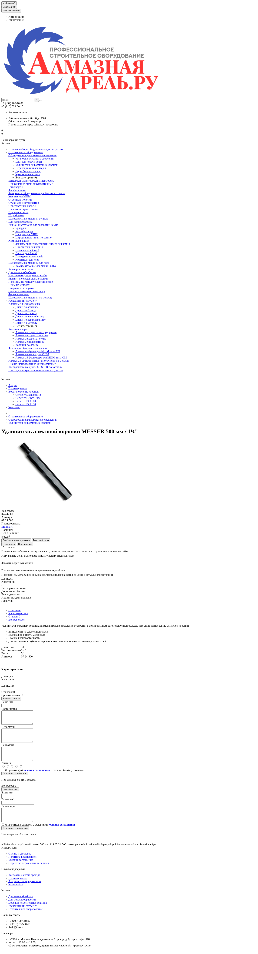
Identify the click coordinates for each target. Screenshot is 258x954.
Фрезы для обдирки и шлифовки (28, 348)
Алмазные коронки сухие (30, 338)
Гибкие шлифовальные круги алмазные (32, 363)
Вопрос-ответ (16, 619)
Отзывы (14, 616)
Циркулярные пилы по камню (33, 237)
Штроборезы (16, 215)
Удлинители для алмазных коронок (36, 164)
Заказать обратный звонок (17, 562)
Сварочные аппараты (21, 288)
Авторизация (16, 16)
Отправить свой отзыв (15, 773)
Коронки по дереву (26, 344)
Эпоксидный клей (26, 253)
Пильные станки (18, 212)
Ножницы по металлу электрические (30, 281)
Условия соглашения (20, 859)
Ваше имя (7, 701)
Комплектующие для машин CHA (35, 265)
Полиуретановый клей (29, 256)
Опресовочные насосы (22, 205)
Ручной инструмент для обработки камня (33, 224)
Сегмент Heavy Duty (27, 397)
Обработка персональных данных (28, 863)
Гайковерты (15, 186)
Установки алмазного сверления (34, 158)
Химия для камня (18, 240)
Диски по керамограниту (30, 319)
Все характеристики (13, 588)
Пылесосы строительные (23, 209)
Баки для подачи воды (28, 161)
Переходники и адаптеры (30, 168)
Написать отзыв (11, 698)
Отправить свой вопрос (15, 828)
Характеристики (18, 613)
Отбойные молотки (20, 199)
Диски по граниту (26, 313)
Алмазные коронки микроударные (36, 332)
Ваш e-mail (7, 799)
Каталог (6, 890)
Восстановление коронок (23, 391)
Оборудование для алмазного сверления (32, 155)
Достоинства (9, 708)
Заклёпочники (17, 190)
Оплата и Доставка (19, 853)
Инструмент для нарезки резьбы (27, 275)
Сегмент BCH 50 (25, 404)
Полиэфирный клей (27, 250)
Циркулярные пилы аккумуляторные (30, 183)
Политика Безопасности (22, 856)
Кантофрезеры (24, 231)
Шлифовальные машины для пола (28, 262)
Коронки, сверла (18, 329)
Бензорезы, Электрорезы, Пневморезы (31, 180)
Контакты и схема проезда (24, 874)
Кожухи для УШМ (19, 196)
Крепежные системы (27, 174)
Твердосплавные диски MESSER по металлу (35, 366)
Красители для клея (27, 259)
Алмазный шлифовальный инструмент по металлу (38, 360)
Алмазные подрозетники (30, 341)
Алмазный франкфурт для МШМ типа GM (41, 357)
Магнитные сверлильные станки (28, 278)
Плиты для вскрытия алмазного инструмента (35, 370)
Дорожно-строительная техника (27, 902)
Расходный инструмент (22, 300)
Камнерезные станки (21, 269)
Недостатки (8, 726)
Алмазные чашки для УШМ (32, 354)
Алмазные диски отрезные (24, 303)
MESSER (6, 526)
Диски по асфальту (26, 306)
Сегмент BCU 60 (25, 401)
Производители (17, 388)
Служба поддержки (13, 868)
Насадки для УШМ (26, 234)
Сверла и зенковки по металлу (26, 291)
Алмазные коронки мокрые (31, 335)
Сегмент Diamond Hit (28, 394)
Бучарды (20, 228)
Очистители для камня (29, 246)
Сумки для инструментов (23, 202)
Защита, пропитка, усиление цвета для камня (42, 243)
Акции (12, 385)
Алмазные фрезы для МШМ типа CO (37, 351)
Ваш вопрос (8, 806)
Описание (14, 610)
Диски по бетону (25, 310)
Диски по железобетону (29, 316)
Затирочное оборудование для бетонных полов (36, 193)
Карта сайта (15, 884)
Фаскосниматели (18, 294)
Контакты (14, 407)
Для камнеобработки (20, 221)
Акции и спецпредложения (24, 881)
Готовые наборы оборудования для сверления (35, 149)
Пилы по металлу (18, 284)
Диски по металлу (26, 322)
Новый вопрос (10, 789)
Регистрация (16, 19)
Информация (9, 847)
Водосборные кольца (28, 171)
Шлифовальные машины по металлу (30, 297)
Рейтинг (6, 763)
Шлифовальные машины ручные (28, 218)
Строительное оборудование (25, 152)
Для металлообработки (22, 272)
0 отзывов (9, 547)
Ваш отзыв (7, 744)
